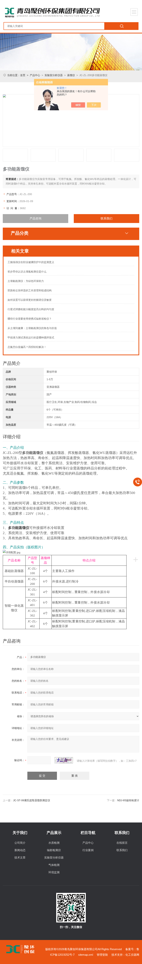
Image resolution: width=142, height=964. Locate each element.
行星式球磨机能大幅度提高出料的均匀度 (31, 309)
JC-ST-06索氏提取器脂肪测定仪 (31, 800)
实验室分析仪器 (54, 75)
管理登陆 (102, 954)
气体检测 (54, 864)
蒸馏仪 (71, 75)
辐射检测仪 (54, 850)
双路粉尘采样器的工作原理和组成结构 (30, 290)
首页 (22, 75)
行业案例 (88, 850)
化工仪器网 (132, 954)
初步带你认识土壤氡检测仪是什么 (27, 271)
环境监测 (54, 872)
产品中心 (35, 75)
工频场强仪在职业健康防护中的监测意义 (31, 262)
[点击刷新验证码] (64, 760)
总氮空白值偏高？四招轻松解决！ (27, 346)
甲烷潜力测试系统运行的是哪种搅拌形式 (31, 337)
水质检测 (54, 842)
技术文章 (20, 857)
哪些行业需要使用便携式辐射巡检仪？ (30, 318)
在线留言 (122, 842)
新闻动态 (20, 850)
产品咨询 (35, 218)
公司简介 (20, 842)
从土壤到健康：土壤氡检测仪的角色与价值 (32, 328)
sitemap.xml (85, 954)
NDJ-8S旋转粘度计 (128, 800)
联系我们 (106, 218)
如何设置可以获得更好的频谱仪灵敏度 (30, 299)
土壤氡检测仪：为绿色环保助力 (26, 281)
